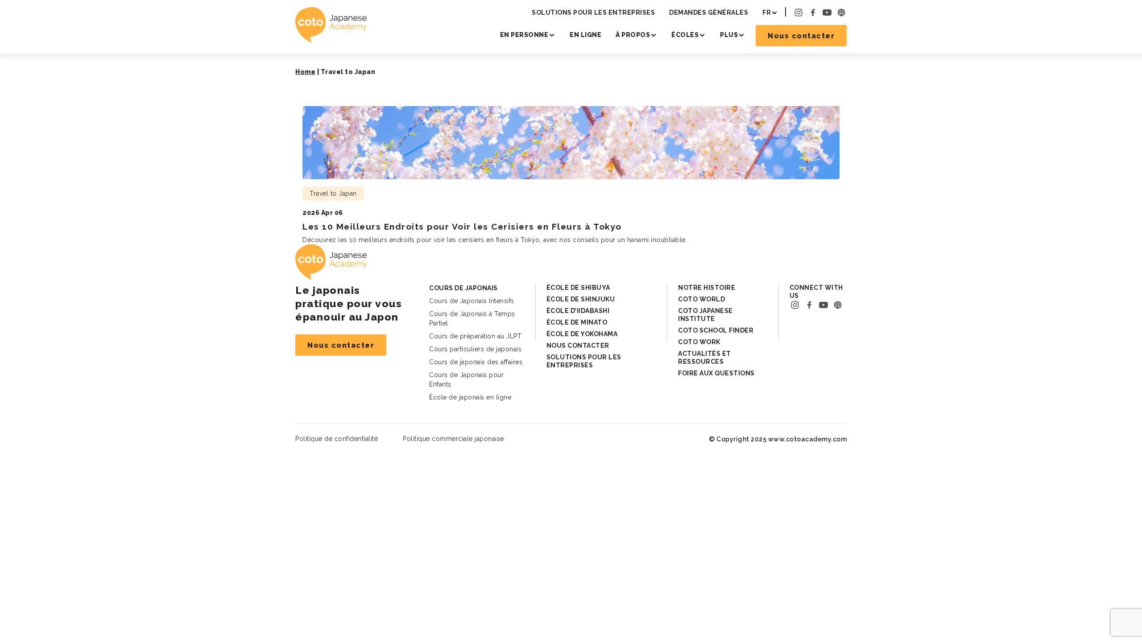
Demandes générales (708, 12)
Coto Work (699, 342)
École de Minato (577, 322)
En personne (524, 34)
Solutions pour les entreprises (593, 12)
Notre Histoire (706, 287)
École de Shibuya (578, 287)
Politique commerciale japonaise (453, 438)
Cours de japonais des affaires (475, 362)
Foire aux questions (716, 373)
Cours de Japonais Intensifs (471, 301)
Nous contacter (801, 36)
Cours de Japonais (463, 288)
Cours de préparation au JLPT (475, 336)
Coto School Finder (715, 330)
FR (766, 12)
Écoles (685, 34)
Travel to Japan (333, 193)
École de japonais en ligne (470, 397)
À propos (633, 34)
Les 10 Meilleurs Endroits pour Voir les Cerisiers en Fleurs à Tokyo (462, 226)
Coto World (701, 299)
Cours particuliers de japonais (475, 349)
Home (305, 71)
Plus (729, 34)
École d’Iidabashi (578, 310)
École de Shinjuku (580, 299)
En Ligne (585, 34)
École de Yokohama (582, 333)
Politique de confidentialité (336, 438)
